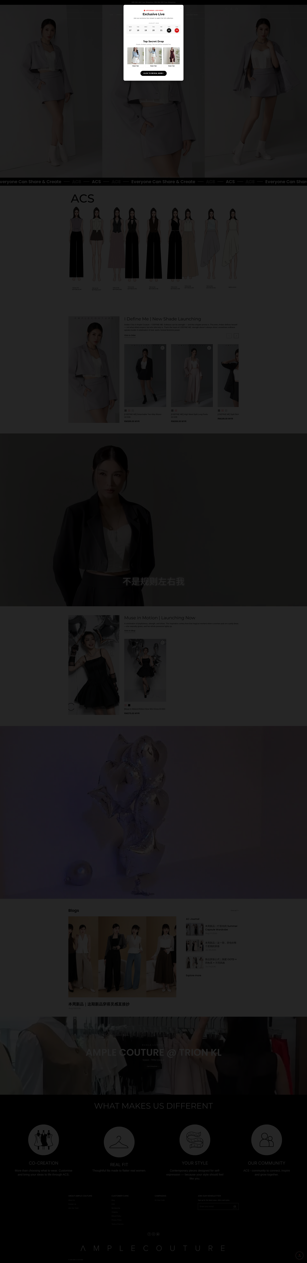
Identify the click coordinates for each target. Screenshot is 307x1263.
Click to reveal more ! (153, 73)
